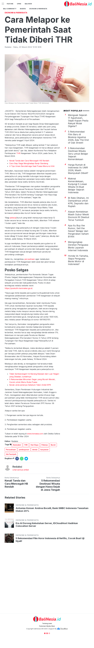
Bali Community (9, 9)
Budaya (23, 9)
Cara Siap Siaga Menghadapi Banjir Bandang (28, 163)
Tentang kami (47, 623)
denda (34, 450)
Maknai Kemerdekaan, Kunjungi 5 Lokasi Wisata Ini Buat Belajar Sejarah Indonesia (77, 185)
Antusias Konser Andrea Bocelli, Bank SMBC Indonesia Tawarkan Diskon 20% (52, 509)
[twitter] (26, 458)
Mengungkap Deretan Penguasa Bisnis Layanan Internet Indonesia (78, 246)
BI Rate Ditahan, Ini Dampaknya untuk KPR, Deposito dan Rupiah (78, 202)
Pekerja (44, 445)
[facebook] (17, 458)
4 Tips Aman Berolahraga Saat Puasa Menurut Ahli (31, 166)
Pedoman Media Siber (47, 626)
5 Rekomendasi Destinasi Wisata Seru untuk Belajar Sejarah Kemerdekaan (78, 154)
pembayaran (24, 450)
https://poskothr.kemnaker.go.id (18, 288)
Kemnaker (17, 445)
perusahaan (29, 259)
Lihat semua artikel (20, 470)
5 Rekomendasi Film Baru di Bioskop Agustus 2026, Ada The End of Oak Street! (78, 137)
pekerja (13, 218)
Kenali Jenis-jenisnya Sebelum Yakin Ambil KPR (30, 385)
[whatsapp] (22, 458)
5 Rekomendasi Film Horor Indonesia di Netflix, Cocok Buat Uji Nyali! (50, 539)
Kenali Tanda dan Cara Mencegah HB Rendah (29, 160)
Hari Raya (34, 445)
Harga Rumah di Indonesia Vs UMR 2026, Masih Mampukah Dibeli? (78, 168)
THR (18, 153)
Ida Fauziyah (11, 454)
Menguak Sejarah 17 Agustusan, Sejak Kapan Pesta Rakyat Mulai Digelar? (78, 121)
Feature (10, 4)
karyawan (44, 450)
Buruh (53, 445)
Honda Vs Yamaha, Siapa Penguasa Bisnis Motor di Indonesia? (78, 260)
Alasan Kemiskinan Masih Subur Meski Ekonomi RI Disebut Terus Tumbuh (78, 215)
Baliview (28, 4)
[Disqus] (47, 580)
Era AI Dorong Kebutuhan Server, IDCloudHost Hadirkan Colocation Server (47, 524)
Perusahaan (11, 450)
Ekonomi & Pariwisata (38, 9)
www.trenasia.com (35, 433)
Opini (19, 4)
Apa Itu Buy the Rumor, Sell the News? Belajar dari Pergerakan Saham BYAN (78, 231)
